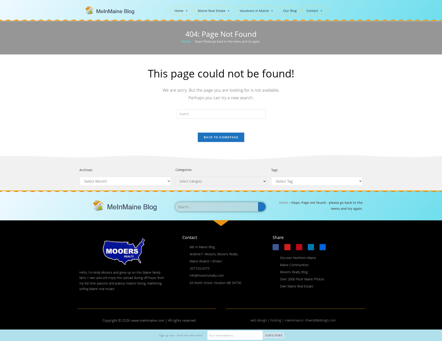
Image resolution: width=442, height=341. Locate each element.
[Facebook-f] (276, 247)
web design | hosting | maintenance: (277, 320)
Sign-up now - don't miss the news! (181, 335)
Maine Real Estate (211, 11)
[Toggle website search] (333, 10)
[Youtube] (287, 247)
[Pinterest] (299, 247)
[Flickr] (323, 247)
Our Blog (290, 11)
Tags (274, 170)
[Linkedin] (311, 247)
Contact (312, 11)
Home (178, 11)
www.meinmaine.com (147, 320)
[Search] (262, 206)
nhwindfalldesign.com (320, 320)
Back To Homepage (221, 137)
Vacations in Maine (254, 11)
